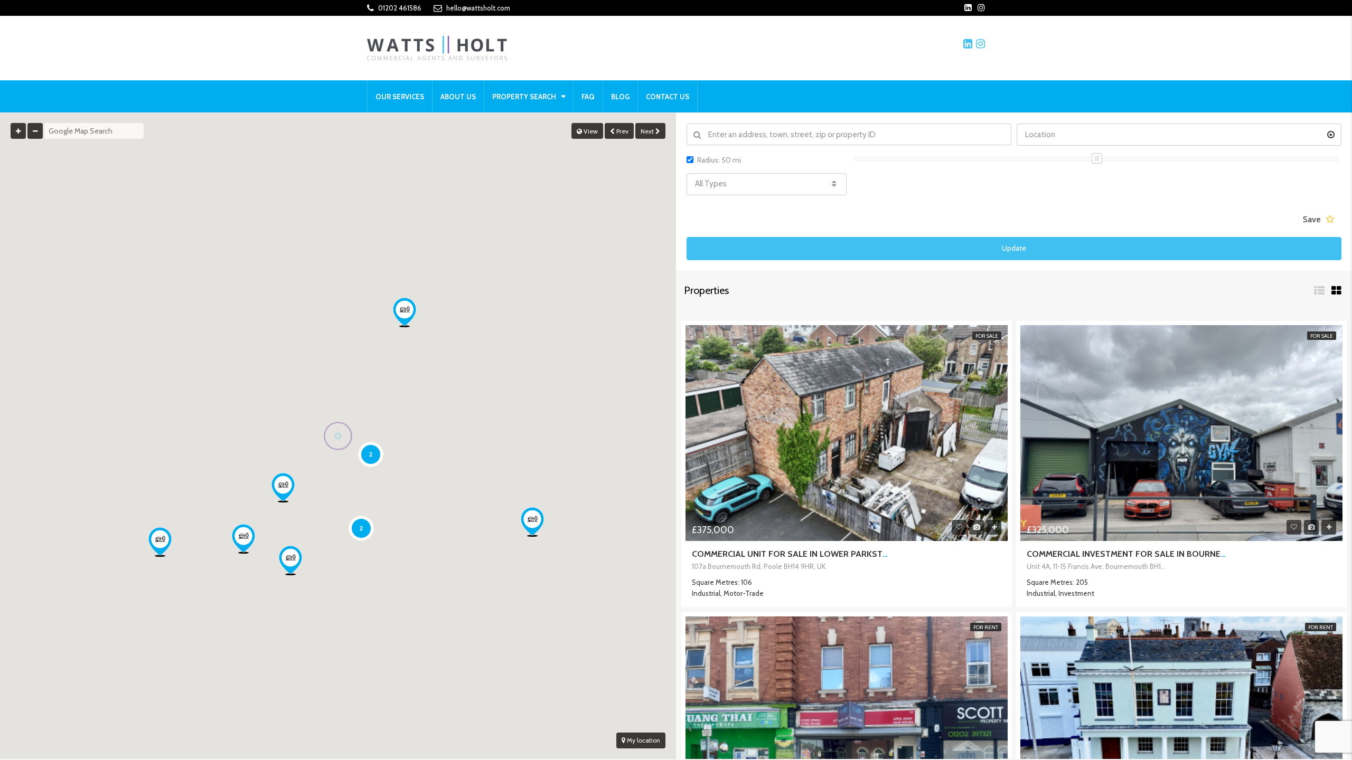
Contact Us (667, 96)
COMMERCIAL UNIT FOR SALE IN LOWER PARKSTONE (796, 554)
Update (1014, 248)
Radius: (719, 160)
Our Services (399, 96)
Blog (620, 96)
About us (458, 96)
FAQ (588, 96)
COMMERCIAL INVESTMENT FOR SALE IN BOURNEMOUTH (1139, 554)
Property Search (524, 96)
